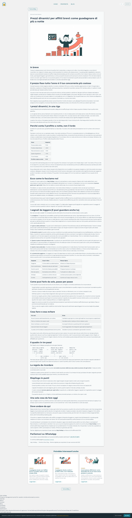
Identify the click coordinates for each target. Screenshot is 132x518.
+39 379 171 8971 (74, 437)
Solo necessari (118, 515)
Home (56, 4)
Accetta (127, 515)
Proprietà (64, 4)
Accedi (128, 4)
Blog (73, 4)
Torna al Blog (32, 9)
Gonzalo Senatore (37, 14)
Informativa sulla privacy (63, 515)
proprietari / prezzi (49, 439)
